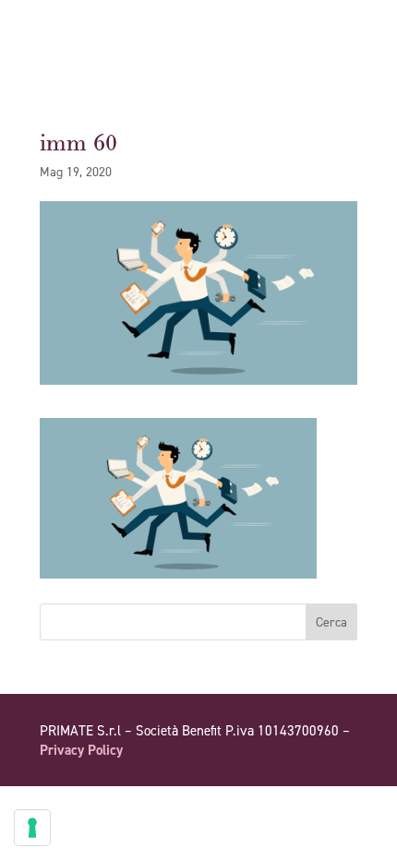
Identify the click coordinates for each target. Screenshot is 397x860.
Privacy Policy (81, 750)
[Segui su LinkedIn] (342, 803)
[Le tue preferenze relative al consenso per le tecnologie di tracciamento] (32, 827)
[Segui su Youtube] (305, 803)
